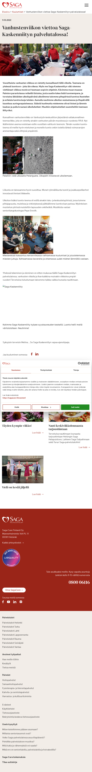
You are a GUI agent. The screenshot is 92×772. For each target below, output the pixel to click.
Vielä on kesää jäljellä (15, 487)
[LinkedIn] (37, 354)
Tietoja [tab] (76, 370)
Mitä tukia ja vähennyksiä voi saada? (19, 745)
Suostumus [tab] (16, 370)
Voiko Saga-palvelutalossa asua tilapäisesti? (23, 737)
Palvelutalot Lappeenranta (15, 634)
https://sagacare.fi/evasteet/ (14, 398)
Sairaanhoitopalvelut (12, 684)
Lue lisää (36, 432)
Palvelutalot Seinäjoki (12, 643)
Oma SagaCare (13, 590)
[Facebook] (32, 354)
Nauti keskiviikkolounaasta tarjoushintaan (66, 427)
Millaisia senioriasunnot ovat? (16, 733)
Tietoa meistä (8, 667)
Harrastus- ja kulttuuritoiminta (16, 696)
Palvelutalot (8, 617)
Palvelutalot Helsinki (12, 622)
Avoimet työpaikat (11, 654)
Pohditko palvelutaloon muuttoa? (18, 741)
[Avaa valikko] (86, 5)
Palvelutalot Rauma (11, 638)
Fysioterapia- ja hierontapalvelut (18, 688)
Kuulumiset (17, 12)
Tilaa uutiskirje (9, 762)
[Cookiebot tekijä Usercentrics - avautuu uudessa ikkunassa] (79, 363)
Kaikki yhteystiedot (12, 542)
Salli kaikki (75, 407)
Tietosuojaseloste (11, 712)
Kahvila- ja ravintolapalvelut (15, 692)
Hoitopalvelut (9, 680)
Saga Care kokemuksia (13, 757)
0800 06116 (79, 582)
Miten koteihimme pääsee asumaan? (20, 729)
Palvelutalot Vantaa (11, 647)
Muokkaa (44, 407)
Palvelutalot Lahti (10, 630)
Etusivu (6, 12)
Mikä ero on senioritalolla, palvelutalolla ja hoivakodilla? (29, 749)
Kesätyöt (6, 663)
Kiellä (17, 407)
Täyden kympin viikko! (17, 425)
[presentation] (22, 469)
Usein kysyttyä (9, 724)
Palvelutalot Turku (11, 626)
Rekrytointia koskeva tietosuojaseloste (21, 716)
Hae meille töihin (10, 659)
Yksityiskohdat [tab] (46, 370)
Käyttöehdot (8, 708)
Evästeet (6, 704)
